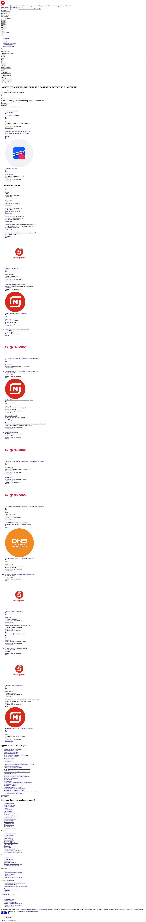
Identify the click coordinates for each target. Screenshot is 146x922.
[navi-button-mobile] (2, 34)
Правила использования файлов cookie (30, 9)
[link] (3, 26)
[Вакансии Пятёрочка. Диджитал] (74, 253)
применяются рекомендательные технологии (34, 909)
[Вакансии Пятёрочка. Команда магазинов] (74, 596)
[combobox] (8, 51)
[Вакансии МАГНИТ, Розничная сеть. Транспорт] (74, 302)
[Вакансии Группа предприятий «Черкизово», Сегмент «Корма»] (74, 347)
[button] (2, 29)
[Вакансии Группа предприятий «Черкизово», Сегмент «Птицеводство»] (74, 450)
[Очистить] (3, 55)
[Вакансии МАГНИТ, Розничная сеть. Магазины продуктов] (74, 389)
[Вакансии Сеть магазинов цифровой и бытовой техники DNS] (74, 542)
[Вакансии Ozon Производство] (74, 153)
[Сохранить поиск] (2, 59)
